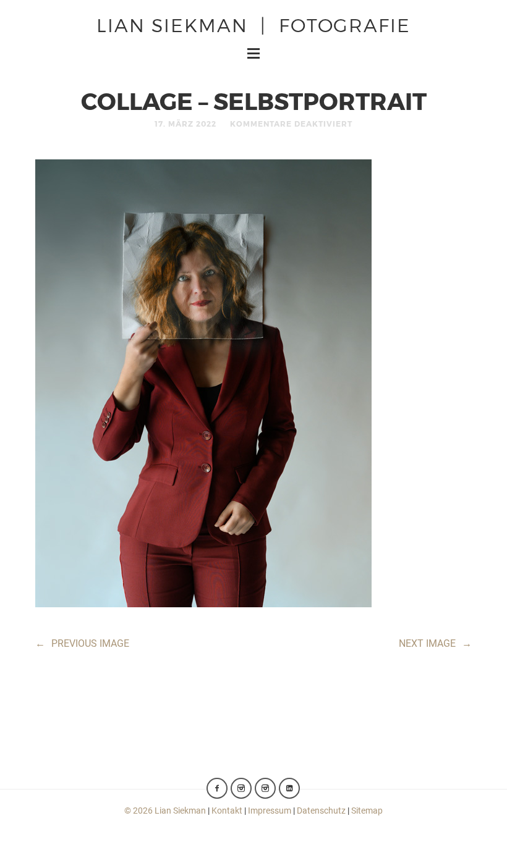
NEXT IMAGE (435, 643)
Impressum (269, 810)
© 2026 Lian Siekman (165, 810)
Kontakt (226, 810)
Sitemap (367, 810)
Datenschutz (321, 810)
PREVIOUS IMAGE (82, 643)
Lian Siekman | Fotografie (253, 24)
